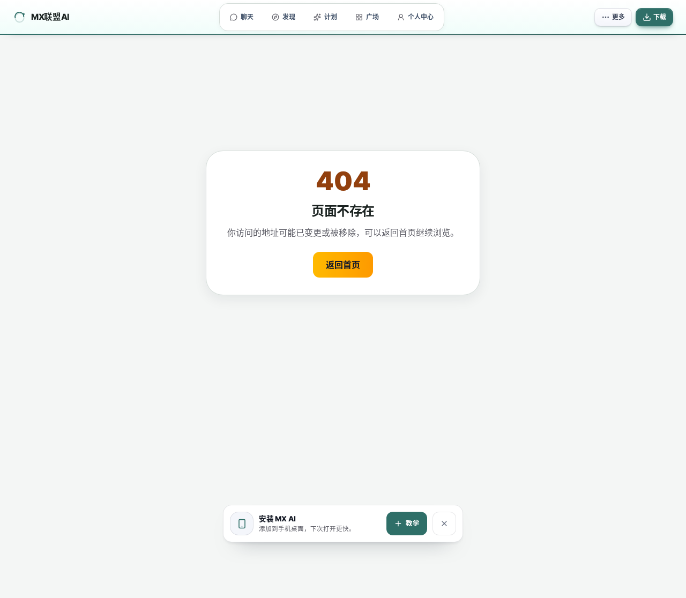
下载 (659, 17)
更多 (618, 17)
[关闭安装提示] (444, 523)
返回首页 (343, 264)
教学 (413, 523)
